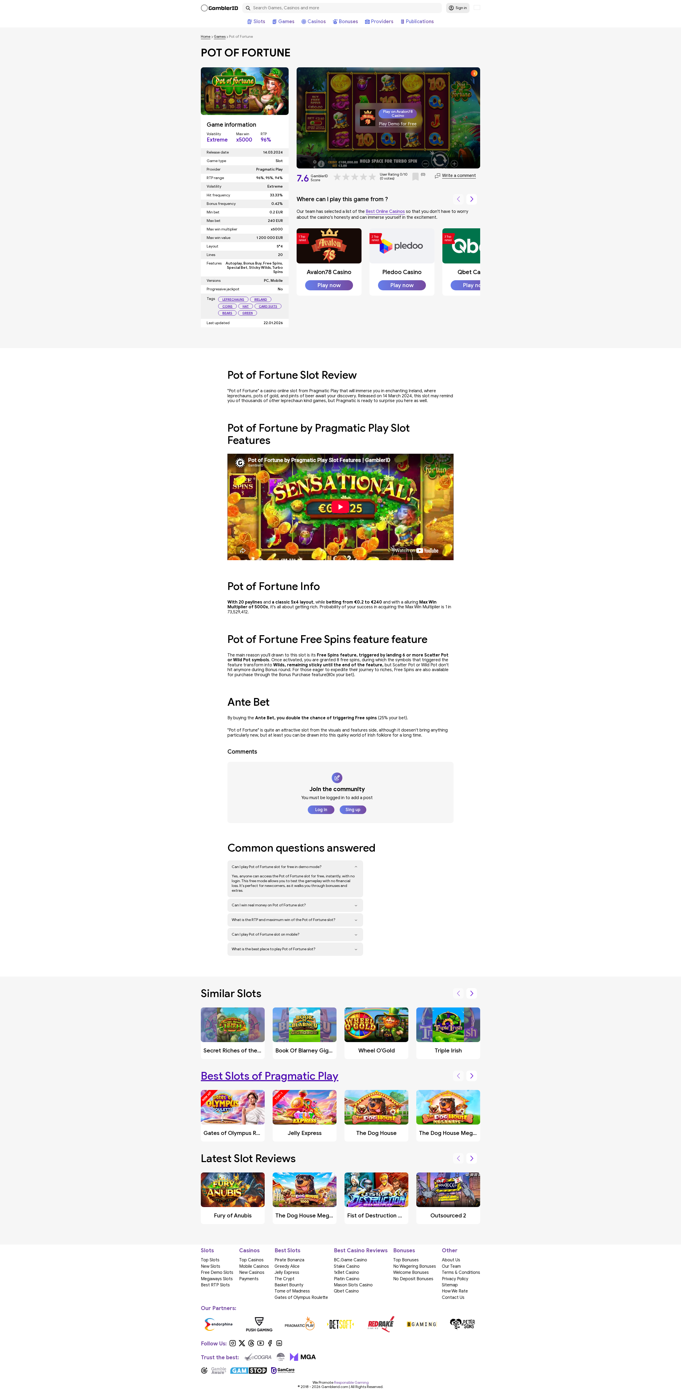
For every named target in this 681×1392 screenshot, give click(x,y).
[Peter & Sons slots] (228, 1324)
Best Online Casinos (385, 211)
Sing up (353, 809)
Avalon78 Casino (329, 272)
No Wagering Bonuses (414, 1266)
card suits (268, 306)
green (247, 313)
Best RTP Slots (215, 1285)
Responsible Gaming (351, 1382)
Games (220, 37)
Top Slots (210, 1260)
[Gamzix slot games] (431, 1324)
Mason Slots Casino (353, 1285)
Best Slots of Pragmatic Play (269, 1076)
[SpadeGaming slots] (391, 1324)
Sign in (461, 8)
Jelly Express (305, 1133)
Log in (321, 809)
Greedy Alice (287, 1266)
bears (227, 313)
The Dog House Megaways (454, 1133)
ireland (260, 299)
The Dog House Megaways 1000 (317, 1215)
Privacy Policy (455, 1279)
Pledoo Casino (402, 272)
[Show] (356, 867)
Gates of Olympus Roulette (239, 1133)
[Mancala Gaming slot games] (472, 1324)
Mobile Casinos (254, 1266)
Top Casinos (251, 1260)
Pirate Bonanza (289, 1260)
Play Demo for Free (398, 124)
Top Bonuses (406, 1260)
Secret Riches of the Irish (236, 1050)
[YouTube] (260, 1345)
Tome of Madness (292, 1291)
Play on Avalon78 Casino (398, 113)
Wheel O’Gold (376, 1050)
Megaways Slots (217, 1279)
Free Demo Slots (217, 1272)
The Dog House (376, 1133)
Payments (249, 1279)
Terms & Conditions (461, 1272)
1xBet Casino (346, 1272)
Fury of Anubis (233, 1215)
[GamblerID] (219, 8)
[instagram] (232, 1345)
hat (246, 306)
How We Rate (455, 1291)
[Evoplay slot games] (350, 1324)
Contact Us (453, 1297)
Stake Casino (347, 1266)
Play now (329, 285)
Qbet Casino (475, 272)
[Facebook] (270, 1345)
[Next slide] (471, 199)
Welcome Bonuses (411, 1272)
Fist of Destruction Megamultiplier (392, 1215)
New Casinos (251, 1272)
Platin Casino (346, 1279)
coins (227, 306)
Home (205, 37)
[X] (242, 1345)
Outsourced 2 (448, 1215)
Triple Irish (448, 1050)
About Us (451, 1260)
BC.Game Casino (350, 1260)
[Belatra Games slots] (268, 1324)
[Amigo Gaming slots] (309, 1324)
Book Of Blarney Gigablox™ (310, 1050)
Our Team (451, 1266)
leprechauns (233, 299)
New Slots (210, 1266)
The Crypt (284, 1279)
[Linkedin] (279, 1345)
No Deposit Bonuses (413, 1279)
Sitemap (450, 1285)
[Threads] (251, 1345)
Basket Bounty (289, 1285)
